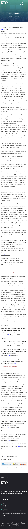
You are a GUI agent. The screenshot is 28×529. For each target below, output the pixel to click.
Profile (6, 468)
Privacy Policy (15, 524)
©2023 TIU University (21, 523)
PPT (18, 335)
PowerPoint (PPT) (19, 153)
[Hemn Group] (15, 464)
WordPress (14, 527)
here (5, 456)
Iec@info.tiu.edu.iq (8, 506)
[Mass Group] (6, 464)
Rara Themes (19, 525)
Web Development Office (8, 523)
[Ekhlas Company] (23, 464)
